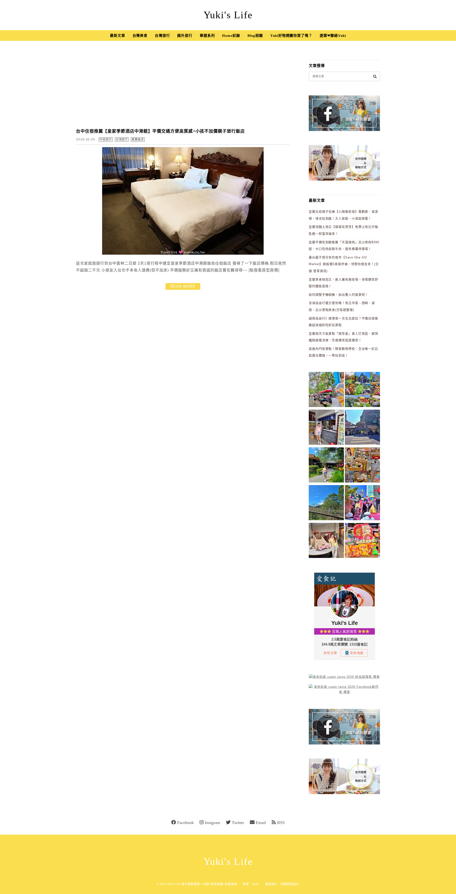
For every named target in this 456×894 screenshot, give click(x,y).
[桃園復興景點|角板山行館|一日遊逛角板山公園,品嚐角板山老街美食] (326, 503)
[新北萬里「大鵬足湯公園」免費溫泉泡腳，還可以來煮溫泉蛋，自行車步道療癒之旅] (326, 428)
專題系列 (207, 35)
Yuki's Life (228, 14)
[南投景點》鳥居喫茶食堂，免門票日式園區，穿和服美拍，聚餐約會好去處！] (326, 465)
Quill (255, 884)
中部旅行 (106, 139)
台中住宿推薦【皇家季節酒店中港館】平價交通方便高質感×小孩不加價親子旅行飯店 (160, 131)
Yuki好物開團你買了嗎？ (291, 35)
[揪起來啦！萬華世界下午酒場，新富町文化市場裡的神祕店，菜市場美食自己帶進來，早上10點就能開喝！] (362, 465)
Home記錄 (231, 35)
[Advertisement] (183, 88)
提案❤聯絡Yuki (333, 35)
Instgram (212, 822)
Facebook (185, 822)
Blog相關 (255, 35)
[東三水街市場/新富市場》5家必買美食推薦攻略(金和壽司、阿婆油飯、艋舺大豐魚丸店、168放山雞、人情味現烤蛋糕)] (362, 428)
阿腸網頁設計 (289, 884)
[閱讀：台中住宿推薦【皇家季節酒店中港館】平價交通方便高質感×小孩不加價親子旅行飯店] (183, 253)
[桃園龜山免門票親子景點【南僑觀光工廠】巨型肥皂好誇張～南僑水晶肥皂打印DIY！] (326, 541)
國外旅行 (184, 35)
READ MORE (182, 286)
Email (261, 822)
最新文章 (117, 35)
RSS (281, 822)
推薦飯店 (138, 139)
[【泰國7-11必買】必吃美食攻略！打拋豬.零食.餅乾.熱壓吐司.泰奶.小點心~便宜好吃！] (362, 541)
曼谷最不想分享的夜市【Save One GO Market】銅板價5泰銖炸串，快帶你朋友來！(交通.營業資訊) (344, 264)
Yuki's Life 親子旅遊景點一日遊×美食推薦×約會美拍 (202, 884)
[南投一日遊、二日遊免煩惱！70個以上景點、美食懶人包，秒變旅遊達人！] (362, 390)
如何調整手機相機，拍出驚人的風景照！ (338, 294)
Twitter (238, 822)
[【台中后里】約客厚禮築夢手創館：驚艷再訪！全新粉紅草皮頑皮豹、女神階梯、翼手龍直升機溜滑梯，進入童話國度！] (362, 503)
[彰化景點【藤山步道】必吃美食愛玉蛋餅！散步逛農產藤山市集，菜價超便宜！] (326, 390)
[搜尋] (375, 76)
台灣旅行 (162, 35)
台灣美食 (140, 35)
